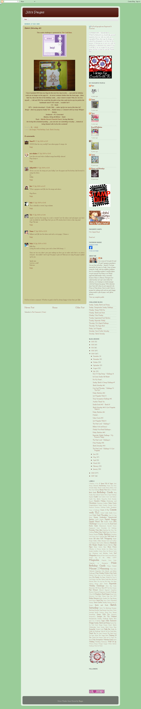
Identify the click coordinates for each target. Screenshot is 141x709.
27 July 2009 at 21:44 (39, 215)
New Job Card (112, 579)
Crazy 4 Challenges (94, 510)
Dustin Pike (107, 524)
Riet (31, 186)
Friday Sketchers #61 (99, 412)
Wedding (91, 642)
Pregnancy (102, 592)
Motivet (91, 575)
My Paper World (105, 577)
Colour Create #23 (98, 418)
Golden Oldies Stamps (99, 540)
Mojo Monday (99, 573)
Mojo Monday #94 (98, 443)
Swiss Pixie (113, 627)
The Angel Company (101, 633)
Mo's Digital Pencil (94, 232)
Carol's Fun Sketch (94, 499)
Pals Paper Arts (109, 581)
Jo (91, 141)
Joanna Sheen (102, 551)
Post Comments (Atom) (39, 312)
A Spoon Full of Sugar (106, 483)
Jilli (32, 127)
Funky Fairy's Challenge (98, 536)
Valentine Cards (108, 639)
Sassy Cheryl (107, 600)
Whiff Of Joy (112, 642)
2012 (92, 345)
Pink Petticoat (93, 590)
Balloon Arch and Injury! (100, 427)
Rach (31, 203)
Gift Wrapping (106, 538)
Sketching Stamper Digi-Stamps (97, 610)
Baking (107, 487)
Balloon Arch (113, 487)
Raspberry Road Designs (102, 594)
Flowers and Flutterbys (97, 168)
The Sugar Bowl (103, 635)
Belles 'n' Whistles (112, 489)
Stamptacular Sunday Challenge (98, 618)
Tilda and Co (106, 637)
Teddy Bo (113, 629)
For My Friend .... (98, 379)
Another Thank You (99, 402)
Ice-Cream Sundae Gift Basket (101, 377)
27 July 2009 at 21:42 (39, 203)
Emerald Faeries (111, 526)
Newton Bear (93, 581)
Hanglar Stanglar (97, 545)
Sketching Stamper (111, 608)
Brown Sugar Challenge (110, 494)
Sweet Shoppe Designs (101, 625)
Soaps (108, 610)
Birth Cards (92, 492)
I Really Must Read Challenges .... (102, 429)
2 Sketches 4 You (93, 483)
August (95, 368)
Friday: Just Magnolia (95, 328)
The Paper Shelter (93, 635)
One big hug (100, 581)
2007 (93, 476)
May (95, 457)
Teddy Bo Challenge (94, 631)
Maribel (114, 566)
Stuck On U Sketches (95, 620)
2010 (93, 351)
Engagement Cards (94, 528)
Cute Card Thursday (100, 515)
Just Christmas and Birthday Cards (100, 553)
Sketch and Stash (101, 605)
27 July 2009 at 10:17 (42, 141)
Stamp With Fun (103, 614)
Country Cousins (107, 505)
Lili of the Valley (102, 557)
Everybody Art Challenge (109, 528)
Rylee (100, 598)
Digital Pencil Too (96, 521)
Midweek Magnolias (95, 571)
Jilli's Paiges (35, 12)
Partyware (92, 588)
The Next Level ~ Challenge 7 (101, 424)
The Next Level (112, 633)
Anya (108, 485)
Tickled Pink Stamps (97, 637)
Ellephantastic (102, 526)
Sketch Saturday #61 (99, 385)
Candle (96, 497)
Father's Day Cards (100, 532)
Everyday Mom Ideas (95, 530)
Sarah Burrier (92, 600)
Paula (31, 243)
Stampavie (113, 614)
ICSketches (91, 549)
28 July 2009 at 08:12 (39, 243)
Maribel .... (96, 415)
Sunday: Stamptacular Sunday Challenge (101, 307)
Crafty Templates (111, 507)
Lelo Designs (32, 129)
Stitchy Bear (112, 618)
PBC (96, 588)
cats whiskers (33, 153)
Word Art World (98, 646)
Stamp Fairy (108, 612)
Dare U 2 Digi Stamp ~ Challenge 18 (103, 374)
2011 (92, 348)
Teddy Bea (107, 629)
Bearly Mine (103, 490)
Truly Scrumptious (97, 639)
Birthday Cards (105, 492)
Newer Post (29, 308)
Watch (114, 639)
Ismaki (91, 551)
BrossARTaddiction (96, 127)
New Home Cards (103, 579)
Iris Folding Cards (111, 549)
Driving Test (100, 524)
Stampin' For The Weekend (107, 616)
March (95, 463)
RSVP (115, 596)
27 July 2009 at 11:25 (43, 168)
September (96, 365)
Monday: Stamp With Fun (97, 310)
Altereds (95, 485)
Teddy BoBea (113, 631)
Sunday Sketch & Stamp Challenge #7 (104, 382)
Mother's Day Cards (110, 573)
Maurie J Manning (99, 568)
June (94, 454)
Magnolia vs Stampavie (98, 563)
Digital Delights (99, 519)
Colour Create (112, 503)
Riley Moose (102, 596)
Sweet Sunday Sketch (102, 627)
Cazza (93, 155)
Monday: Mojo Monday (96, 315)
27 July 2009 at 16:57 (39, 186)
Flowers (114, 532)
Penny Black (101, 588)
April (95, 460)
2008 (93, 473)
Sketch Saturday (55, 129)
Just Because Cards (111, 551)
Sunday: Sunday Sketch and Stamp (99, 305)
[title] (90, 249)
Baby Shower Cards (99, 487)
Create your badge (93, 250)
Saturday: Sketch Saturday (97, 334)
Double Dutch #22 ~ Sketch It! (101, 404)
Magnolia (94, 560)
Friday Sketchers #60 (99, 432)
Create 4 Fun (104, 510)
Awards (91, 487)
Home (25, 19)
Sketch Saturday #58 (99, 446)
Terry (93, 113)
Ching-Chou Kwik (106, 499)
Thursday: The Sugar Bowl (97, 326)
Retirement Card (93, 596)
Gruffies (101, 543)
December (96, 356)
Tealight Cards (99, 629)
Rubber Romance (94, 598)
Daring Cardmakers (100, 517)
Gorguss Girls (95, 543)
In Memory (98, 549)
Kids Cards (105, 555)
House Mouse (112, 547)
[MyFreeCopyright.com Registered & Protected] (102, 28)
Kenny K (99, 555)
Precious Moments (94, 592)
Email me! (92, 237)
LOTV (114, 557)
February (96, 466)
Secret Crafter (98, 602)
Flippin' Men (109, 532)
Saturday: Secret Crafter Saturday (99, 331)
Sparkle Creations (99, 612)
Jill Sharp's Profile (93, 244)
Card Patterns (113, 497)
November (96, 359)
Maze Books (113, 569)
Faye (92, 86)
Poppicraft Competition (110, 590)
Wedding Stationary (101, 641)
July (94, 371)
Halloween (107, 543)
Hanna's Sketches (108, 545)
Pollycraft (101, 590)
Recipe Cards (113, 594)
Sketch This (102, 608)
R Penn (90, 594)
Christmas (92, 503)
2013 (92, 342)
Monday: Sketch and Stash (97, 313)
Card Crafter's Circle (104, 497)
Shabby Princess (107, 602)
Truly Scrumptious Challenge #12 (102, 399)
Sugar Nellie (105, 621)
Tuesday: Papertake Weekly (97, 320)
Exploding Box (106, 530)
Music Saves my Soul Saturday (102, 575)
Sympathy (92, 629)
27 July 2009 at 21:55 (40, 231)
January (95, 469)
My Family (95, 577)
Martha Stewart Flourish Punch (51, 119)
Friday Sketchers (104, 534)
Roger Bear (110, 596)
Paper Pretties (104, 583)
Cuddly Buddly (108, 513)
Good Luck (109, 540)
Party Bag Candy (111, 586)
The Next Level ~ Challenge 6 (101, 440)
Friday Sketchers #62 (99, 393)
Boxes (94, 494)
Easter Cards (93, 526)
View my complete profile (96, 297)
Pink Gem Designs (111, 588)
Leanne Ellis (111, 555)
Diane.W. (32, 141)
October (95, 362)
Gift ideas (96, 538)
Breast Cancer (100, 494)
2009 (93, 354)
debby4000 (33, 168)
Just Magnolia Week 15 (99, 396)
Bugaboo (91, 497)
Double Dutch (108, 521)
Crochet (102, 513)
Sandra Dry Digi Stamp (110, 598)
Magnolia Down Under (109, 560)
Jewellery (96, 551)
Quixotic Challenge (111, 592)
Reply (31, 147)
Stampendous (92, 616)
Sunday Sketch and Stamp (102, 623)
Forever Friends (93, 534)
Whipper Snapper (102, 643)
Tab (48, 110)
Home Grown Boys (100, 547)
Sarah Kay (99, 600)
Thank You (92, 633)
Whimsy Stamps (93, 643)
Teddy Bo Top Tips (105, 631)
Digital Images (111, 519)
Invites (104, 549)
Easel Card (113, 524)
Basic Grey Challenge (94, 489)
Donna (31, 231)
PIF (106, 588)
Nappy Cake (95, 579)
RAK (94, 594)
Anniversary (102, 485)
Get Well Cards (109, 536)
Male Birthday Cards (43, 129)
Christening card (111, 501)
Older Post (79, 308)
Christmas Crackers (102, 503)
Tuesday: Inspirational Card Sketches (99, 318)
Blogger (81, 701)
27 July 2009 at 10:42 (44, 153)
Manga (109, 566)
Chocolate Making (99, 501)
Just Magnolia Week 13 (99, 421)
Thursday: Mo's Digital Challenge (99, 323)
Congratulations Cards (95, 505)
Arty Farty (113, 485)
